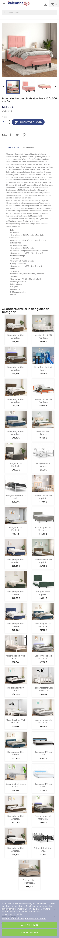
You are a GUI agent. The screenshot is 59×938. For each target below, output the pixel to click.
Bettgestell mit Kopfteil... (16, 464)
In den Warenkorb (28, 122)
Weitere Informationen (13, 918)
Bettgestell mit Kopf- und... (16, 497)
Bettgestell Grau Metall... (43, 464)
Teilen (10, 135)
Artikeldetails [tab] (28, 147)
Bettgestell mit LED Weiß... (43, 785)
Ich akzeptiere (29, 932)
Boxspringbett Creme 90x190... (16, 785)
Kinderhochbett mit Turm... (43, 368)
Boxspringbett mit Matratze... (15, 336)
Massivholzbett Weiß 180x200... (16, 721)
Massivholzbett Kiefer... (43, 432)
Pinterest (24, 135)
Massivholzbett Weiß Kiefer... (16, 657)
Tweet (17, 135)
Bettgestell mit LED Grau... (43, 753)
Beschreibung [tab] (13, 147)
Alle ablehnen (29, 925)
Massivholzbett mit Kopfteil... (43, 336)
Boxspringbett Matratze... (29, 881)
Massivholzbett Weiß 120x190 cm (43, 689)
